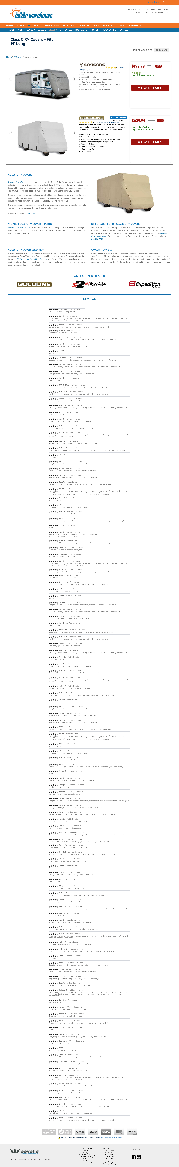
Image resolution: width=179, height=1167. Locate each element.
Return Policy (87, 1156)
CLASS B (42, 29)
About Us (87, 1150)
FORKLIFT (85, 25)
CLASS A (30, 29)
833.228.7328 (30, 213)
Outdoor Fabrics (109, 1164)
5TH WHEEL (66, 29)
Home (9, 57)
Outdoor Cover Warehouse (19, 182)
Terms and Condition (87, 1162)
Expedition (34, 259)
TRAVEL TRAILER (15, 29)
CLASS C (53, 29)
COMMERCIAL (135, 25)
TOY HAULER (81, 29)
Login (134, 1162)
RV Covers (18, 57)
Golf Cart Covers (109, 1160)
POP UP (95, 29)
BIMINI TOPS (52, 25)
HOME (9, 25)
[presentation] (11, 79)
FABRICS (108, 25)
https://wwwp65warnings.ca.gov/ (111, 1137)
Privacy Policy (87, 1160)
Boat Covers (109, 1158)
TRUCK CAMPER (109, 29)
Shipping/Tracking (87, 1154)
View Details (150, 87)
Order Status (154, 2)
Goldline (43, 259)
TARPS (120, 25)
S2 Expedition (23, 259)
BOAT (37, 25)
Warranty (87, 1158)
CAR (96, 25)
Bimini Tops (110, 1156)
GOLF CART (69, 25)
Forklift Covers (109, 1162)
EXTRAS (124, 29)
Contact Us (87, 1152)
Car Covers (110, 1150)
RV (29, 25)
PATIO (20, 25)
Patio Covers (110, 1152)
